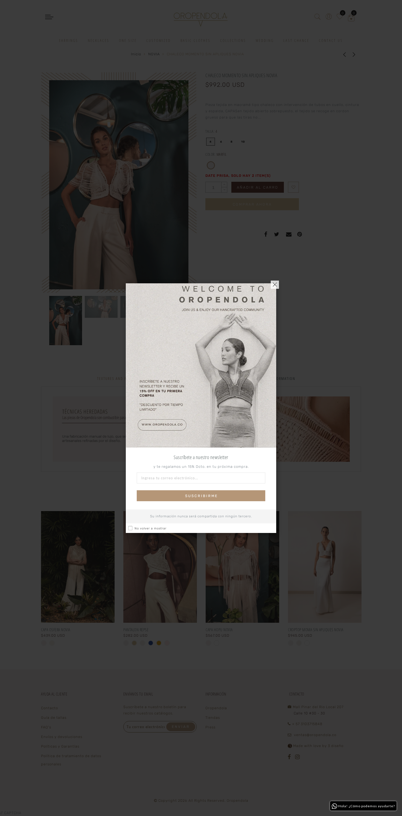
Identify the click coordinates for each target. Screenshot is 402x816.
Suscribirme (201, 496)
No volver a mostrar (151, 528)
